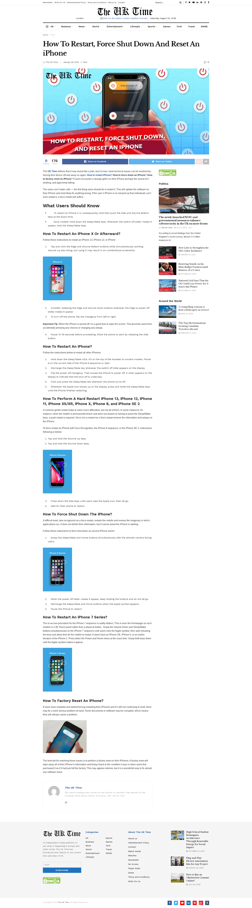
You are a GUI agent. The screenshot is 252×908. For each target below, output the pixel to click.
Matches (132, 855)
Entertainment (115, 26)
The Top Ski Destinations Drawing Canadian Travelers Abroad (192, 326)
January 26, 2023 (71, 62)
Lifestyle (135, 26)
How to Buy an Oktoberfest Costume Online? (197, 877)
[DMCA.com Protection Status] (167, 172)
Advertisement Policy (76, 2)
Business (66, 26)
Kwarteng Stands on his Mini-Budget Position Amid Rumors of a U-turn (193, 267)
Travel (191, 26)
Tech (179, 26)
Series (131, 873)
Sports (151, 26)
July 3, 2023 (181, 228)
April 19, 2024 (186, 314)
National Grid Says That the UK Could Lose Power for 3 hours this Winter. (193, 283)
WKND (204, 26)
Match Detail (134, 851)
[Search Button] (180, 2)
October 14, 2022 (188, 274)
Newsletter (48, 2)
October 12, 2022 (188, 290)
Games (166, 26)
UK (52, 26)
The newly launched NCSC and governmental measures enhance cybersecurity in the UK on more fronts (183, 220)
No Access (133, 864)
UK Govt (165, 211)
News (82, 26)
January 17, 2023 (188, 255)
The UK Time (52, 62)
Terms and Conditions (97, 2)
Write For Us (59, 2)
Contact (121, 2)
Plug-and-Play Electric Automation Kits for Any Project (197, 861)
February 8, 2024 (188, 333)
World (95, 26)
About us (112, 2)
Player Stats (134, 868)
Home (45, 35)
